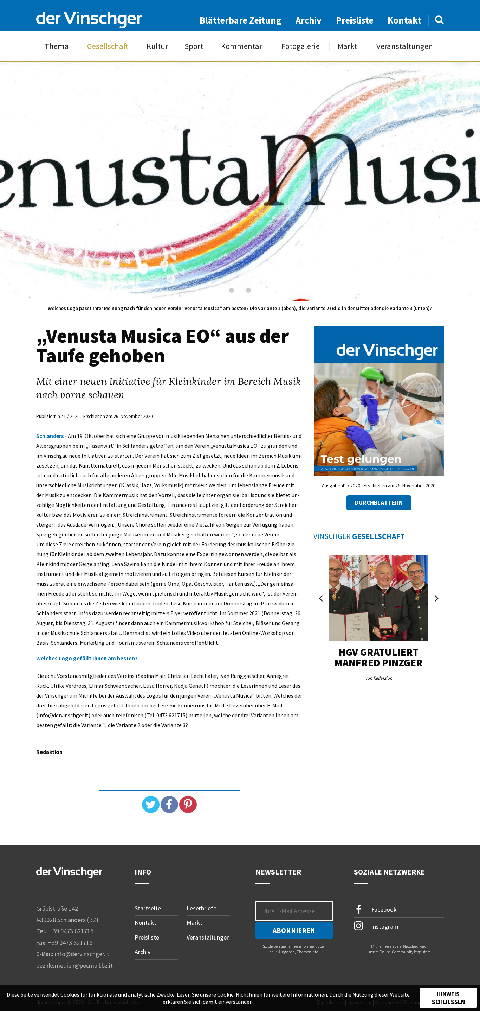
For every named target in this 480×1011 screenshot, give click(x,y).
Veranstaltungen (404, 46)
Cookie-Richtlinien (239, 994)
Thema (57, 46)
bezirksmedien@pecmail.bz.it (74, 965)
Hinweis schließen (448, 998)
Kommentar (241, 46)
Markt (347, 46)
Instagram (384, 926)
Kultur (157, 46)
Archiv (309, 20)
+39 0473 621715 (71, 931)
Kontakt (404, 20)
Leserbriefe (201, 908)
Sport (193, 46)
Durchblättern (379, 503)
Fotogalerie (300, 46)
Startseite (148, 908)
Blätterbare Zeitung (240, 20)
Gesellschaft (107, 46)
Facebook (383, 909)
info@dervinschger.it (82, 954)
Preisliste (355, 20)
